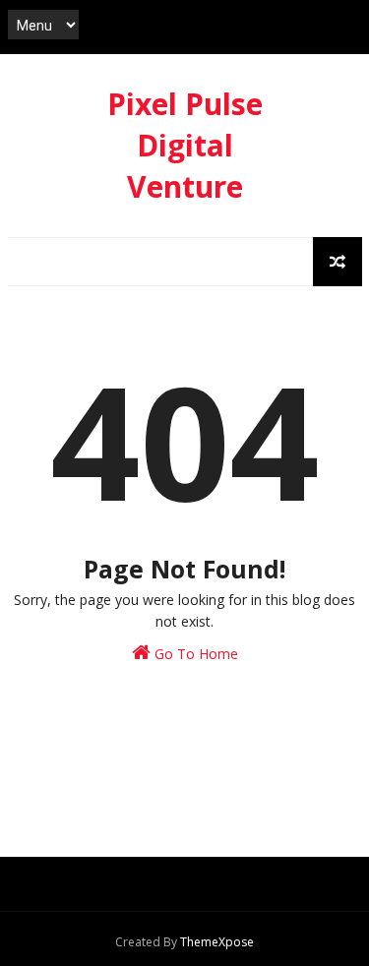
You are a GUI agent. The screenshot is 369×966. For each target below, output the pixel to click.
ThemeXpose (217, 942)
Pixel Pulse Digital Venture (185, 145)
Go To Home (194, 653)
